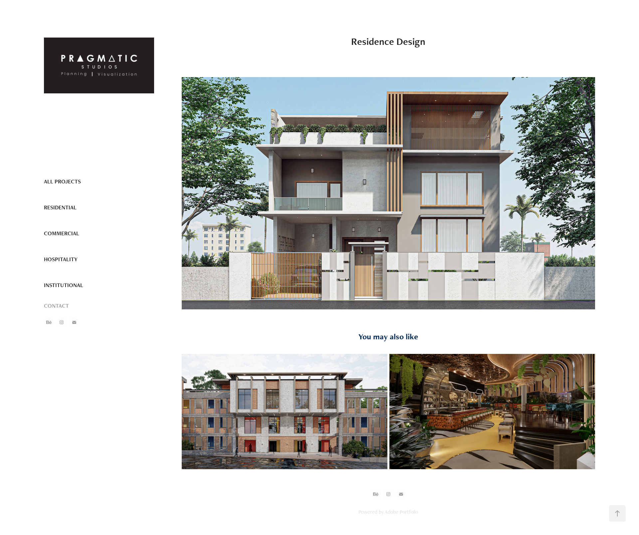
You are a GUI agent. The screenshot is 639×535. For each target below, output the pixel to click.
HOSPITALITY (61, 259)
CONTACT (56, 305)
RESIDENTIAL (60, 207)
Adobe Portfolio (401, 511)
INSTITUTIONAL (63, 285)
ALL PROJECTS (62, 181)
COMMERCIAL (61, 233)
